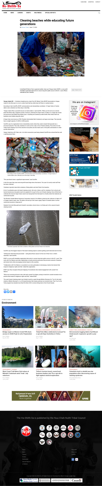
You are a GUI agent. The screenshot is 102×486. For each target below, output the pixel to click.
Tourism (14, 369)
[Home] (11, 5)
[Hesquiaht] (63, 428)
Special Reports (50, 12)
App (74, 476)
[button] (51, 54)
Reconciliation (55, 330)
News (12, 12)
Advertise (91, 2)
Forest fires (73, 330)
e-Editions (25, 464)
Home (5, 12)
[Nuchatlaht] (56, 435)
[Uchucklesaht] (42, 442)
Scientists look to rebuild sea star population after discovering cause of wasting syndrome (82, 373)
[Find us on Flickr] (76, 460)
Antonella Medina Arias (75, 377)
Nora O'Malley (6, 336)
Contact (97, 2)
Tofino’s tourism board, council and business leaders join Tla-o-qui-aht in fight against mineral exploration (49, 373)
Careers (20, 12)
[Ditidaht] (49, 428)
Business (39, 330)
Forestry (90, 330)
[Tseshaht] (77, 435)
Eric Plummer (72, 338)
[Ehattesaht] (56, 428)
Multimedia (38, 12)
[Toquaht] (70, 435)
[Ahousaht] (42, 428)
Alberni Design (64, 476)
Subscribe (83, 2)
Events (28, 12)
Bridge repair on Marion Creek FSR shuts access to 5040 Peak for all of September (17, 333)
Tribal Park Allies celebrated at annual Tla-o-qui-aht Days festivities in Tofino (51, 333)
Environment (9, 302)
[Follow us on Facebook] (72, 460)
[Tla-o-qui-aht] (63, 435)
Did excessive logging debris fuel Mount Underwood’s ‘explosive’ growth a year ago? (83, 334)
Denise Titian (25, 27)
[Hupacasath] (70, 428)
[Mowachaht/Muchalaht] (49, 435)
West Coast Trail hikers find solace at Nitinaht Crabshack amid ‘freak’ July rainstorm (16, 373)
